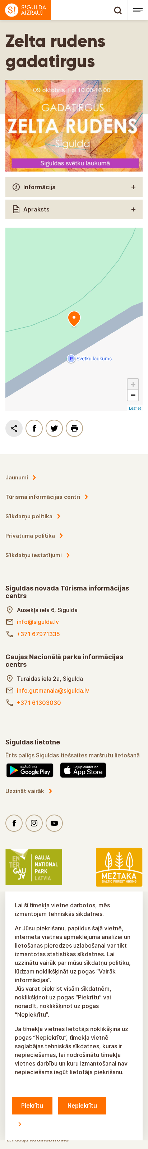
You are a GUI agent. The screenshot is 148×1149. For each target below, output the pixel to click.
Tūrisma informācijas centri (42, 496)
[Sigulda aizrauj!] (64, 10)
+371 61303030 (39, 702)
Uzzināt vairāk (24, 791)
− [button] (133, 395)
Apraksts (36, 209)
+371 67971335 (38, 634)
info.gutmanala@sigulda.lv (53, 690)
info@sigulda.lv (38, 621)
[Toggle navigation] (138, 10)
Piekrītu (32, 1105)
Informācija (39, 187)
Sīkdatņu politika (28, 516)
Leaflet (135, 408)
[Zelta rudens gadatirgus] (74, 319)
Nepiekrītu (82, 1105)
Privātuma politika (30, 535)
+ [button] (133, 384)
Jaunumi (16, 477)
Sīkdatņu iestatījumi (33, 555)
